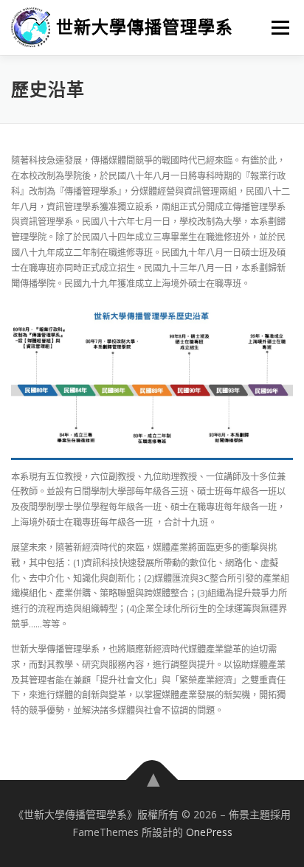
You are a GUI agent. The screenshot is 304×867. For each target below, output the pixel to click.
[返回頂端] (152, 780)
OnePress (209, 832)
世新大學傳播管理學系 (144, 27)
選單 (276, 27)
